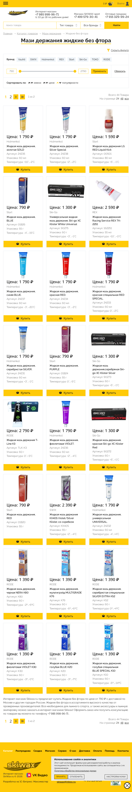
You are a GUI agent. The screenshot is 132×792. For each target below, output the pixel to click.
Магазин (50, 750)
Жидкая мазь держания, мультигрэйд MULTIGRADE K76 (66, 592)
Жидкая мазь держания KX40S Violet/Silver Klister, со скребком (64, 518)
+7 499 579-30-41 (86, 16)
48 (121, 98)
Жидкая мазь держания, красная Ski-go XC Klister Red (107, 444)
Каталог (8, 750)
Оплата (97, 750)
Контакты (123, 750)
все (127, 98)
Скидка (37, 750)
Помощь (110, 750)
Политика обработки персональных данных (75, 770)
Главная (7, 33)
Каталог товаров (27, 33)
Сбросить (119, 71)
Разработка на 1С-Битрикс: (25, 781)
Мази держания (51, 33)
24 (117, 98)
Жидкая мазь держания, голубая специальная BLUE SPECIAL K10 (106, 667)
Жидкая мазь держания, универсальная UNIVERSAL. (106, 518)
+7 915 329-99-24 (117, 16)
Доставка (84, 750)
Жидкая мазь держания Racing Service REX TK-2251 (106, 220)
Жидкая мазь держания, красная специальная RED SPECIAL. (108, 295)
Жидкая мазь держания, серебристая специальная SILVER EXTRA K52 (108, 592)
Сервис (62, 750)
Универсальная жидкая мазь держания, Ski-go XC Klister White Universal (65, 220)
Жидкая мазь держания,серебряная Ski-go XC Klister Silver (108, 369)
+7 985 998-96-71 (47, 14)
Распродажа (23, 750)
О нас (73, 750)
